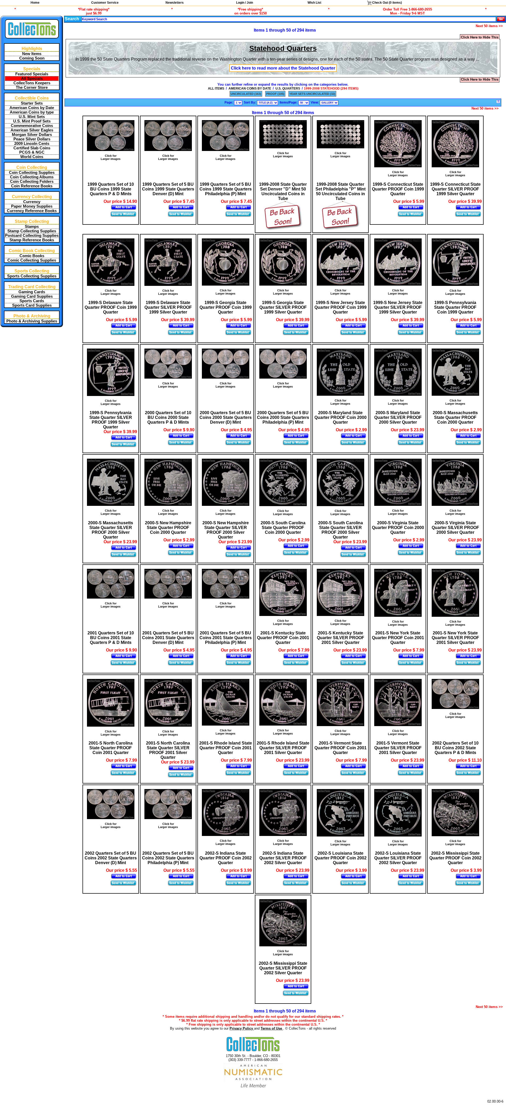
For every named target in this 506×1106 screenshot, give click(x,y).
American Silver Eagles (32, 130)
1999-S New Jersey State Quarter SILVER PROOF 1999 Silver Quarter (397, 307)
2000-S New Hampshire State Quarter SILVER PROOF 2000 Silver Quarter (225, 530)
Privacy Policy (242, 1028)
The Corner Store (32, 87)
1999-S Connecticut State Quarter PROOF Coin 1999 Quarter (398, 189)
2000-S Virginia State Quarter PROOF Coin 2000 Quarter (398, 528)
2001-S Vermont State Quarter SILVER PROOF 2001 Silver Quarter (398, 748)
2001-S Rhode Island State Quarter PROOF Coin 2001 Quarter (225, 748)
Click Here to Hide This (479, 37)
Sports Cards (32, 301)
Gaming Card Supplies (32, 296)
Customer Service (105, 2)
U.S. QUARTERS (287, 88)
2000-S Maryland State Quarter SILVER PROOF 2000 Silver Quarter (398, 417)
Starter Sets (32, 103)
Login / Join (244, 2)
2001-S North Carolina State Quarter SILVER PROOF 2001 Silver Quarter (168, 750)
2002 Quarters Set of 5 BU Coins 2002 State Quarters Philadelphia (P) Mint (168, 858)
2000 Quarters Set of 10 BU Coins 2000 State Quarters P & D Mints (168, 417)
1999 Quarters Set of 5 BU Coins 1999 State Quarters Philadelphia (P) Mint (226, 189)
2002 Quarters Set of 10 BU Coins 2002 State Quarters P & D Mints (455, 748)
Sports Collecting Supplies (31, 276)
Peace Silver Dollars (31, 139)
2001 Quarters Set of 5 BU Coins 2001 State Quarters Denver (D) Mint (168, 638)
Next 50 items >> (489, 26)
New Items (31, 54)
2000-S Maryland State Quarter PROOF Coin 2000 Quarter (340, 417)
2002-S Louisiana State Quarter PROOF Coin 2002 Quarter (340, 858)
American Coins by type (32, 112)
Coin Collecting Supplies (32, 172)
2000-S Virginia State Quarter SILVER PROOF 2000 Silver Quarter (455, 528)
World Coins (31, 157)
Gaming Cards (31, 292)
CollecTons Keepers (31, 83)
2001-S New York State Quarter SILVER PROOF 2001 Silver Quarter (455, 638)
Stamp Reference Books (31, 240)
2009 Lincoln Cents (31, 143)
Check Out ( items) (386, 2)
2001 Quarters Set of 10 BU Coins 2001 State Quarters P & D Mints (110, 638)
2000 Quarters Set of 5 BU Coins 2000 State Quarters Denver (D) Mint (226, 417)
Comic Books (32, 256)
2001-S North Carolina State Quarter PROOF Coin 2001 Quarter (111, 748)
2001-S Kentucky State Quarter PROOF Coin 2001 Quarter (283, 638)
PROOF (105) (275, 93)
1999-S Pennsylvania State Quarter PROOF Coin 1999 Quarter (455, 307)
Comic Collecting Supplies (31, 260)
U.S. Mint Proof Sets (32, 121)
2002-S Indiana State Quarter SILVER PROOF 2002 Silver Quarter (283, 858)
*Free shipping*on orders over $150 (250, 11)
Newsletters (175, 2)
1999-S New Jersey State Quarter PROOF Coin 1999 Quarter (340, 307)
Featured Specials (31, 74)
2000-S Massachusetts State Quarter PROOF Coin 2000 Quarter (455, 417)
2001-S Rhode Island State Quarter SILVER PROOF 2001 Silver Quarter (283, 748)
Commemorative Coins (32, 126)
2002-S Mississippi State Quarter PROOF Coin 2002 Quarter (455, 858)
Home (35, 2)
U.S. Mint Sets (32, 117)
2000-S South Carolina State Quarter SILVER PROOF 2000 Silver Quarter (340, 530)
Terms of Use (272, 1028)
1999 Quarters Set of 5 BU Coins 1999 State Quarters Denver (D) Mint (168, 189)
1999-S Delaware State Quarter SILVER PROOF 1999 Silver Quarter (168, 307)
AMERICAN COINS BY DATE (249, 88)
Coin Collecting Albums (31, 177)
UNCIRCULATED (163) (246, 93)
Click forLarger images (110, 157)
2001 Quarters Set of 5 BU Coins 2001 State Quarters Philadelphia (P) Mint (226, 638)
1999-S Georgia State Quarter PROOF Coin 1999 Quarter (226, 307)
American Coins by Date (31, 108)
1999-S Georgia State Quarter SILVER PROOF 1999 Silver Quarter (283, 307)
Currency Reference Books (32, 211)
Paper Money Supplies (31, 206)
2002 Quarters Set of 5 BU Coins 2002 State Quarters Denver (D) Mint (111, 858)
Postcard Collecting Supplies (32, 235)
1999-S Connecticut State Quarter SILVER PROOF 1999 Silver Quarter (455, 189)
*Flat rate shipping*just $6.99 (93, 11)
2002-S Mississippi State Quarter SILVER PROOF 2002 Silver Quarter (283, 968)
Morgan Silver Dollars (32, 135)
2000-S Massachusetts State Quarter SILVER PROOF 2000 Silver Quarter (110, 530)
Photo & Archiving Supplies (31, 321)
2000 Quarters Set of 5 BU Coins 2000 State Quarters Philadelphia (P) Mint (283, 417)
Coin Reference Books (31, 186)
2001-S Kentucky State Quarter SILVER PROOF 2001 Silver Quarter (340, 638)
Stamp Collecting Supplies (31, 231)
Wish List (314, 2)
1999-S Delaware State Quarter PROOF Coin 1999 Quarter (111, 307)
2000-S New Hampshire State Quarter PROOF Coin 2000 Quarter (168, 528)
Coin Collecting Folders (31, 181)
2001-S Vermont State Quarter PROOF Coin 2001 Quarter (340, 748)
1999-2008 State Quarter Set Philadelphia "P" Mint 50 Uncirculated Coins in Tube (340, 191)
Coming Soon (32, 58)
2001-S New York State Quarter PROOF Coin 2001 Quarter (398, 638)
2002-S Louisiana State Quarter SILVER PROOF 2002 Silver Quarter (398, 858)
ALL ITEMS (216, 88)
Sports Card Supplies (32, 305)
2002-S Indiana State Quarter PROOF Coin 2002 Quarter (226, 858)
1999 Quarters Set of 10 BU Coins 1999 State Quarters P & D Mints (110, 189)
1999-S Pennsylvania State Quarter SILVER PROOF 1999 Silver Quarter (110, 419)
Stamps (32, 226)
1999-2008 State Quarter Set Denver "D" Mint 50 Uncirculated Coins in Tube (283, 191)
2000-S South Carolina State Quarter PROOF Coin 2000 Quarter (283, 528)
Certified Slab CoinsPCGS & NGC (31, 150)
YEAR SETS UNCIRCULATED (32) (312, 93)
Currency (31, 202)
